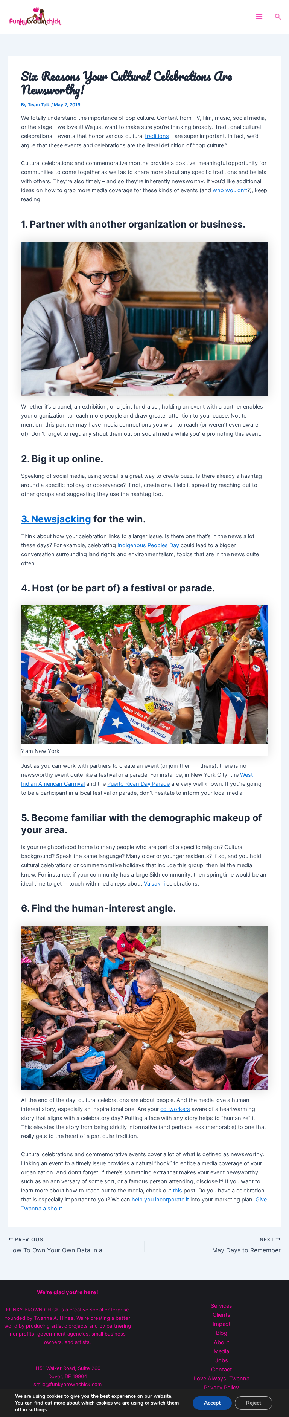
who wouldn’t (230, 190)
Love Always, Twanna (221, 1378)
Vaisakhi (154, 883)
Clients (221, 1314)
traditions (157, 136)
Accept (212, 1402)
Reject (253, 1402)
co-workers (175, 1109)
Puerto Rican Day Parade (138, 783)
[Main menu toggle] (259, 16)
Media (221, 1351)
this (177, 1190)
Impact (221, 1324)
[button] (278, 16)
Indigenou (130, 545)
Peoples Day (162, 545)
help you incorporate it (160, 1199)
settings (38, 1409)
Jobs (221, 1360)
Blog (221, 1333)
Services (221, 1305)
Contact (221, 1369)
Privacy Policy (221, 1387)
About (221, 1342)
